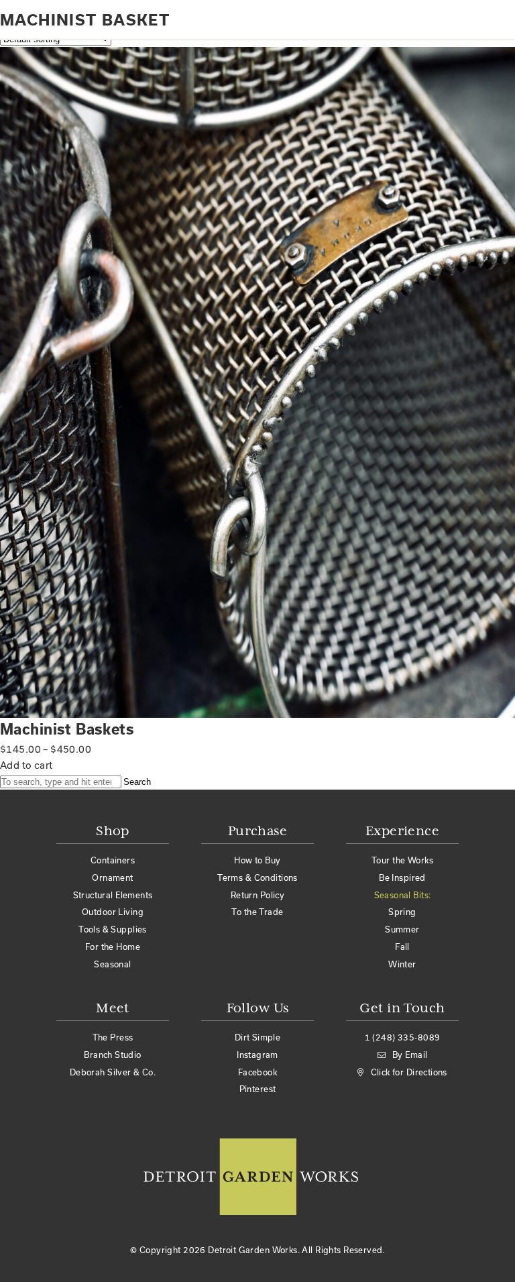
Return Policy (257, 895)
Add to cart (26, 765)
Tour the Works (402, 860)
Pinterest (257, 1088)
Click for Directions (409, 1072)
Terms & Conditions (257, 877)
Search (137, 782)
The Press (113, 1037)
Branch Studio (112, 1054)
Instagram (257, 1054)
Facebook (257, 1072)
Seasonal (112, 964)
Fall (402, 946)
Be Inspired (402, 877)
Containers (113, 860)
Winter (402, 964)
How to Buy (257, 860)
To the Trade (257, 911)
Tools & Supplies (112, 929)
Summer (402, 929)
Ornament (112, 877)
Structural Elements (113, 895)
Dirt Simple (258, 1037)
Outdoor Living (113, 911)
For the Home (112, 946)
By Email (409, 1054)
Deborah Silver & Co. (113, 1072)
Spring (402, 911)
